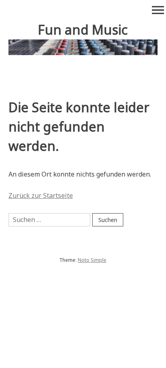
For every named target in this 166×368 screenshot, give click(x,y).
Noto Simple (92, 260)
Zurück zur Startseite (40, 195)
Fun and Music (83, 29)
